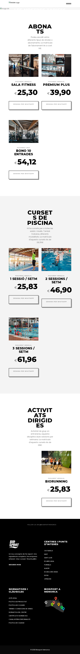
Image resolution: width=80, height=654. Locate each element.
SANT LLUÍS (48, 558)
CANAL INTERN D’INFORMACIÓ (19, 619)
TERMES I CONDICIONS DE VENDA (21, 609)
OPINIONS (47, 579)
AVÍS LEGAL (13, 598)
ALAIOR (46, 568)
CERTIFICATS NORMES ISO (18, 616)
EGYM (46, 575)
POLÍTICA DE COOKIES (17, 605)
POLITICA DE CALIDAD (16, 623)
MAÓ (46, 554)
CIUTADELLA (48, 551)
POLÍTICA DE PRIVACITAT (18, 602)
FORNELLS (47, 565)
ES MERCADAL (49, 561)
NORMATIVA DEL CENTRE (17, 612)
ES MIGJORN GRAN (51, 572)
